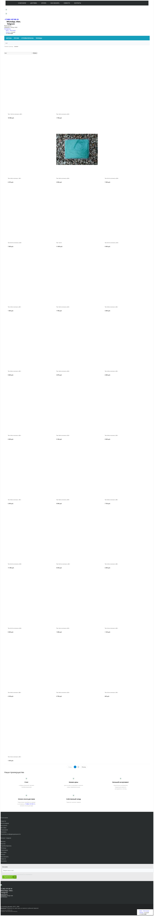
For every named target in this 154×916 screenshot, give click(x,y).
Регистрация (13, 30)
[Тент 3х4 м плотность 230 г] (28, 728)
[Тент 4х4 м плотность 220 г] (77, 599)
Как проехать (7, 29)
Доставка (3, 828)
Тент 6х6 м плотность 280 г (14, 692)
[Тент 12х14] (77, 214)
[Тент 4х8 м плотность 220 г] (125, 342)
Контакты (3, 832)
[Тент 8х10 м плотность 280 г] (28, 599)
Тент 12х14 (59, 242)
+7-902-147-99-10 (12, 19)
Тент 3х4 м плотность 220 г (111, 628)
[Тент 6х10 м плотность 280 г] (125, 149)
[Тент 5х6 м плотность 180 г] (28, 471)
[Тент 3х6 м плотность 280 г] (125, 535)
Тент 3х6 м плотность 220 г (63, 307)
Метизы (3, 841)
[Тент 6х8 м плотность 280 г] (77, 471)
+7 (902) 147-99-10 (30, 804)
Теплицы (3, 848)
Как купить (4, 825)
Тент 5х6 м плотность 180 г (14, 499)
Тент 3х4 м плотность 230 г (14, 757)
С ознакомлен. (18, 874)
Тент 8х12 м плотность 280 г (15, 564)
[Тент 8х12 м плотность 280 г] (28, 535)
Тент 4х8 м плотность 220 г (111, 371)
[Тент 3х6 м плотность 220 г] (77, 278)
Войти (7, 30)
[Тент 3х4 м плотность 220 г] (125, 599)
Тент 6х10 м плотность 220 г (112, 242)
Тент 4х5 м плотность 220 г (63, 114)
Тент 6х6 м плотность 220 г (63, 435)
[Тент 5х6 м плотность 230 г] (125, 406)
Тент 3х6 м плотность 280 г (111, 564)
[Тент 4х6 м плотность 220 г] (28, 406)
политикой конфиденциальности (15, 874)
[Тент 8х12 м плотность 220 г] (77, 535)
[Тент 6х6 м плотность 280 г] (28, 663)
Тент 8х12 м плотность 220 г (63, 564)
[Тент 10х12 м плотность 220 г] (28, 85)
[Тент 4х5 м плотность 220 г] (77, 85)
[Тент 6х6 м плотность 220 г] (77, 406)
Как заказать (5, 857)
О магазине (4, 830)
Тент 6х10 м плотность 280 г (112, 178)
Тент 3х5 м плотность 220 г (14, 307)
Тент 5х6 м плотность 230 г (111, 435)
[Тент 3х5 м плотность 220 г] (28, 278)
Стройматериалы (6, 846)
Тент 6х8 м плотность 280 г (63, 499)
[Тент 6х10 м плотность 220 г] (125, 214)
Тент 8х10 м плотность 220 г (15, 242)
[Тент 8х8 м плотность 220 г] (28, 342)
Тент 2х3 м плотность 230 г (111, 692)
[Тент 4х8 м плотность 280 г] (77, 342)
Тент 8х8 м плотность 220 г (14, 371)
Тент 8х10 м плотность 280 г (15, 628)
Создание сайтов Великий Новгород (9, 911)
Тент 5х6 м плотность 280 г (63, 178)
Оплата (3, 854)
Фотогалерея (5, 823)
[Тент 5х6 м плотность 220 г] (77, 663)
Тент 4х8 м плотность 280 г (63, 371)
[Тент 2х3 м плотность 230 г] (125, 663)
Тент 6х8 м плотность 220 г (111, 307)
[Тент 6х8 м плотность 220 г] (125, 278)
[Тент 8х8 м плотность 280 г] (125, 471)
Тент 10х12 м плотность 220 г (15, 114)
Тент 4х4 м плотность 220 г (63, 628)
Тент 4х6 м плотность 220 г (14, 435)
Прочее (3, 844)
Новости (3, 821)
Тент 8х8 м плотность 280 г (111, 499)
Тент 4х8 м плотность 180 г (14, 178)
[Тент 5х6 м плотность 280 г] (77, 149)
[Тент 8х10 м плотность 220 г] (28, 214)
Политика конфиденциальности (11, 834)
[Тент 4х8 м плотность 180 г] (28, 149)
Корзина (8, 32)
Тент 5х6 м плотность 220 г (63, 692)
